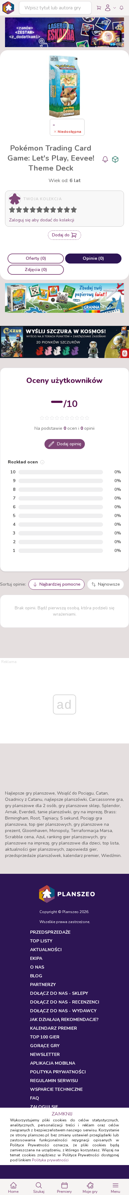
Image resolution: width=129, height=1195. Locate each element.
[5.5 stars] (44, 210)
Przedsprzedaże (50, 932)
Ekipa (36, 958)
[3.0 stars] (27, 210)
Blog (36, 976)
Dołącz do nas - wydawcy (63, 1011)
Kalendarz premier (53, 1028)
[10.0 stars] (75, 210)
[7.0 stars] (54, 210)
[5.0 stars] (41, 210)
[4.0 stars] (34, 210)
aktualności (46, 950)
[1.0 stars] (13, 210)
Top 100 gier (44, 1037)
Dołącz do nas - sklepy (59, 993)
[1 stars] (10, 210)
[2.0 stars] (20, 210)
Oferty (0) (36, 258)
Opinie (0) (93, 258)
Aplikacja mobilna (52, 1063)
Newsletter (45, 1054)
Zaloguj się (44, 1107)
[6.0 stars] (47, 210)
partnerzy (43, 985)
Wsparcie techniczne (56, 1089)
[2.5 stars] (24, 210)
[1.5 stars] (17, 210)
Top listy (41, 941)
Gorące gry (44, 1046)
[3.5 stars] (31, 210)
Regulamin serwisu (54, 1081)
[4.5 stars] (37, 210)
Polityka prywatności (50, 1160)
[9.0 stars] (68, 210)
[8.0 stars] (61, 210)
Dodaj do (61, 235)
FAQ (34, 1098)
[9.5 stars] (72, 210)
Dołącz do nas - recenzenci (64, 1002)
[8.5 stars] (65, 210)
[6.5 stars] (51, 210)
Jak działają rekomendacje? (64, 1020)
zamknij (62, 1113)
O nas (37, 967)
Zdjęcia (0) (36, 270)
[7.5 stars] (58, 210)
